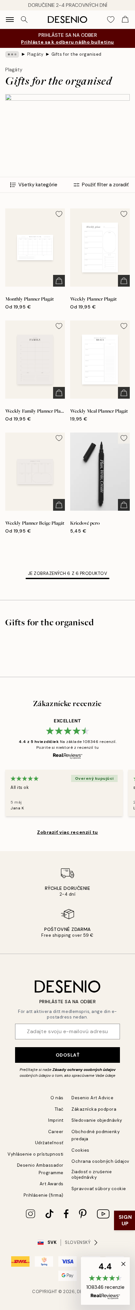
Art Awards (52, 1184)
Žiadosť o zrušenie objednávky (91, 1174)
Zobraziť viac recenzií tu (67, 832)
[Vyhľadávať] (24, 19)
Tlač (59, 1109)
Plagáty (35, 54)
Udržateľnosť (49, 1143)
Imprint (56, 1120)
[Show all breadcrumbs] (12, 54)
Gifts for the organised (76, 54)
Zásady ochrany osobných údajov (84, 1069)
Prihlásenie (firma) (44, 1195)
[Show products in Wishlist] (111, 19)
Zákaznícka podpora (93, 1109)
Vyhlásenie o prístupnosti (36, 1154)
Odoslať (68, 1055)
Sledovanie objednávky (96, 1120)
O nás (57, 1098)
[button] (105, 1281)
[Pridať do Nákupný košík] (59, 281)
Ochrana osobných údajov (100, 1161)
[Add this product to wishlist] (59, 214)
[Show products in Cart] (125, 19)
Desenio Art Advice (92, 1098)
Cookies (80, 1150)
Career (56, 1131)
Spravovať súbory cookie (98, 1188)
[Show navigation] (10, 19)
